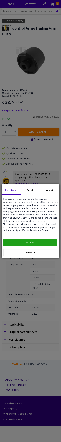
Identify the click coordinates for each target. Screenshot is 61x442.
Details (30, 190)
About (49, 190)
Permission (11, 190)
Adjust (28, 252)
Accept (30, 242)
